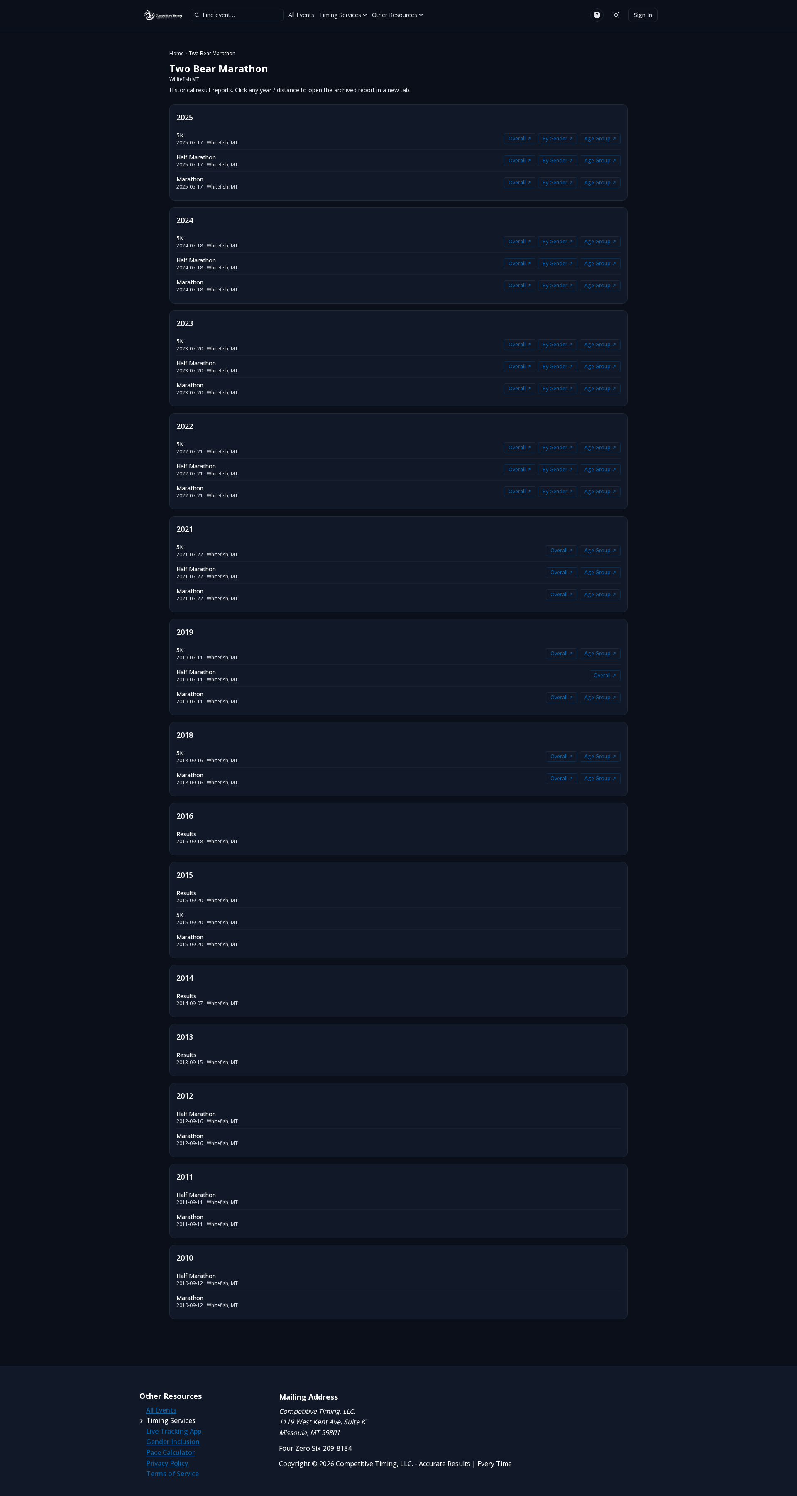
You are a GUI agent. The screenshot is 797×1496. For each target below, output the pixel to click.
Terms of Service (172, 1473)
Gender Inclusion (173, 1441)
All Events (301, 15)
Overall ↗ (520, 138)
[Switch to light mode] (616, 14)
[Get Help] (597, 15)
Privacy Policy (167, 1463)
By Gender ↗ (558, 138)
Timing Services (340, 15)
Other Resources (394, 15)
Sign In (643, 15)
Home (176, 53)
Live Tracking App (173, 1431)
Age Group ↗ (600, 138)
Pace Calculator (170, 1452)
